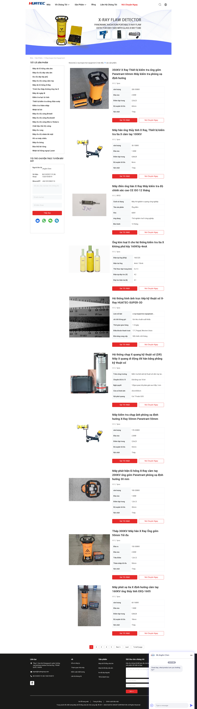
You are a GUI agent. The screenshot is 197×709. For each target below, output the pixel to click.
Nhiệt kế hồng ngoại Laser (43, 151)
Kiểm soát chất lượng (78, 672)
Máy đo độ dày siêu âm (42, 73)
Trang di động (97, 701)
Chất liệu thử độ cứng (41, 126)
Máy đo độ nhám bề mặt (42, 134)
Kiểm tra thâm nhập (40, 105)
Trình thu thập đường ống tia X (45, 89)
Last (127, 647)
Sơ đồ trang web (83, 701)
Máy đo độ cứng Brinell (42, 114)
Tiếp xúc (47, 213)
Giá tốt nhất (125, 120)
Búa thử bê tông (39, 147)
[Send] (191, 705)
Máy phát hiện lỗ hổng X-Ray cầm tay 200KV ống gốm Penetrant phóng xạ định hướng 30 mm (137, 475)
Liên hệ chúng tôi (76, 676)
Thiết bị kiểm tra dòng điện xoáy (46, 101)
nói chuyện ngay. (151, 120)
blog (93, 4)
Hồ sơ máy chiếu (39, 138)
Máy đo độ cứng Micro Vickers (45, 122)
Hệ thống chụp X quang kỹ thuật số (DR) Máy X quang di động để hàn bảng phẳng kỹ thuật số (137, 358)
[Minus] (191, 655)
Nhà (31, 58)
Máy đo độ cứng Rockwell (43, 118)
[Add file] (151, 705)
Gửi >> (132, 691)
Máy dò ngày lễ (38, 93)
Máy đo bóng (38, 142)
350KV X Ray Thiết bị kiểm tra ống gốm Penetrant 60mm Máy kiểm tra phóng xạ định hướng (137, 74)
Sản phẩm (39, 58)
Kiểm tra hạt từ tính (40, 97)
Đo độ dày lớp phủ (40, 77)
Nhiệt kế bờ (37, 110)
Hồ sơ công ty (75, 663)
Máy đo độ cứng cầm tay (43, 81)
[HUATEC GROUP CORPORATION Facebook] (32, 683)
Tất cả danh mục (103, 677)
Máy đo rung (37, 130)
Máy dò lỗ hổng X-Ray (41, 85)
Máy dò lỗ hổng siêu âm (42, 69)
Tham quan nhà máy (77, 667)
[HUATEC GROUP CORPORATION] (36, 3)
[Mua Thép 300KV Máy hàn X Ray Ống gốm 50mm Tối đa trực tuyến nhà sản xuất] (89, 549)
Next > (118, 647)
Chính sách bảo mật (112, 701)
